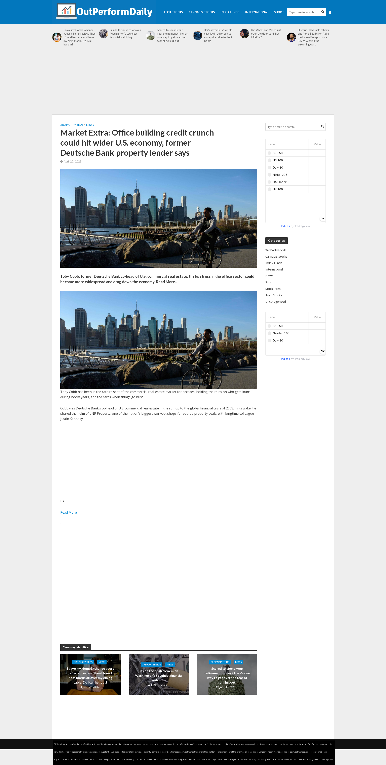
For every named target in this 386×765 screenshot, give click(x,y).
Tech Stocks (173, 12)
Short (279, 12)
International (256, 12)
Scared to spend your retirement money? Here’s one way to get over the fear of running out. (172, 35)
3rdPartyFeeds (71, 124)
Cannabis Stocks (202, 12)
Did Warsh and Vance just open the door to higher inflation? (266, 33)
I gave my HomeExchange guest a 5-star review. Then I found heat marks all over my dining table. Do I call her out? (79, 37)
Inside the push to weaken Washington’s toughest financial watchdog (125, 33)
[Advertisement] (193, 82)
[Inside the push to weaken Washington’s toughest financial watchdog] (103, 33)
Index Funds (230, 12)
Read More (68, 512)
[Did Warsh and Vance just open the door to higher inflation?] (244, 33)
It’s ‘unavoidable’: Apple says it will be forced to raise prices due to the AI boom (218, 35)
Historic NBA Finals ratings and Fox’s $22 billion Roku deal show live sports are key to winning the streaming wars (313, 37)
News (90, 124)
